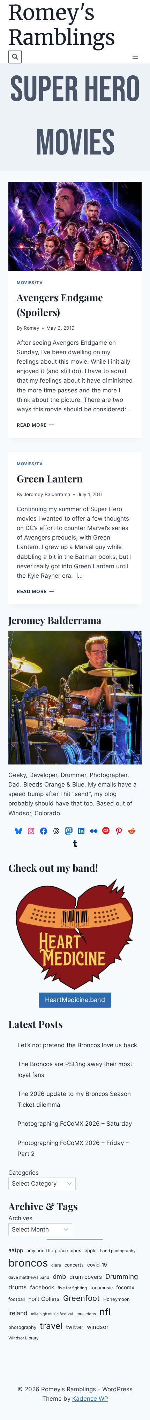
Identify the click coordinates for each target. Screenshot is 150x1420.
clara (56, 1265)
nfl (105, 1311)
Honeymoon (116, 1299)
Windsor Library (23, 1338)
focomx (125, 1287)
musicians (86, 1313)
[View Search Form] (15, 56)
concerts (74, 1265)
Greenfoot (81, 1298)
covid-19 (97, 1265)
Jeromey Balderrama (47, 494)
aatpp (15, 1250)
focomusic (101, 1287)
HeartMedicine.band (75, 999)
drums (17, 1287)
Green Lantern (50, 478)
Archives (20, 1218)
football (16, 1299)
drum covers (85, 1277)
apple (91, 1250)
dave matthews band (28, 1277)
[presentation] (75, 226)
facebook (42, 1287)
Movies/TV (30, 282)
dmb (59, 1276)
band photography (118, 1250)
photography (22, 1327)
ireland (18, 1313)
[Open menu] (135, 56)
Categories (23, 1172)
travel (51, 1326)
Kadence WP (90, 1398)
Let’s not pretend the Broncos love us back (77, 1045)
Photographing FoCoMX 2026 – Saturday (74, 1123)
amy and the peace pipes (54, 1250)
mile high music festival (52, 1314)
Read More (35, 425)
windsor (97, 1326)
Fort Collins (44, 1298)
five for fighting (72, 1287)
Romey (31, 328)
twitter (74, 1327)
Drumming (121, 1276)
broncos (28, 1263)
